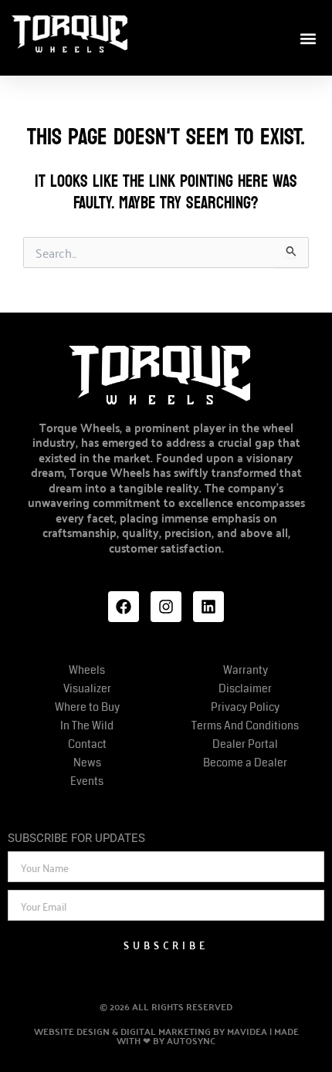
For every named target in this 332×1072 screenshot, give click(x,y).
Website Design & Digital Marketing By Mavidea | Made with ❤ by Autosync (166, 1036)
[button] (307, 39)
